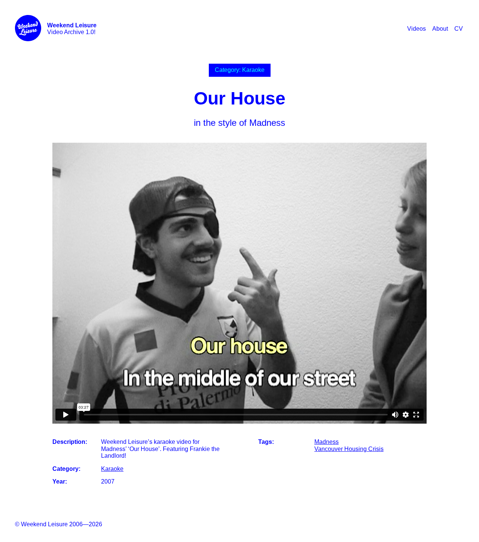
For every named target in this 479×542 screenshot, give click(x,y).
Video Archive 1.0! (72, 28)
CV (458, 28)
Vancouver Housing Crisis (349, 449)
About (440, 28)
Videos (416, 28)
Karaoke (112, 469)
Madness (326, 442)
